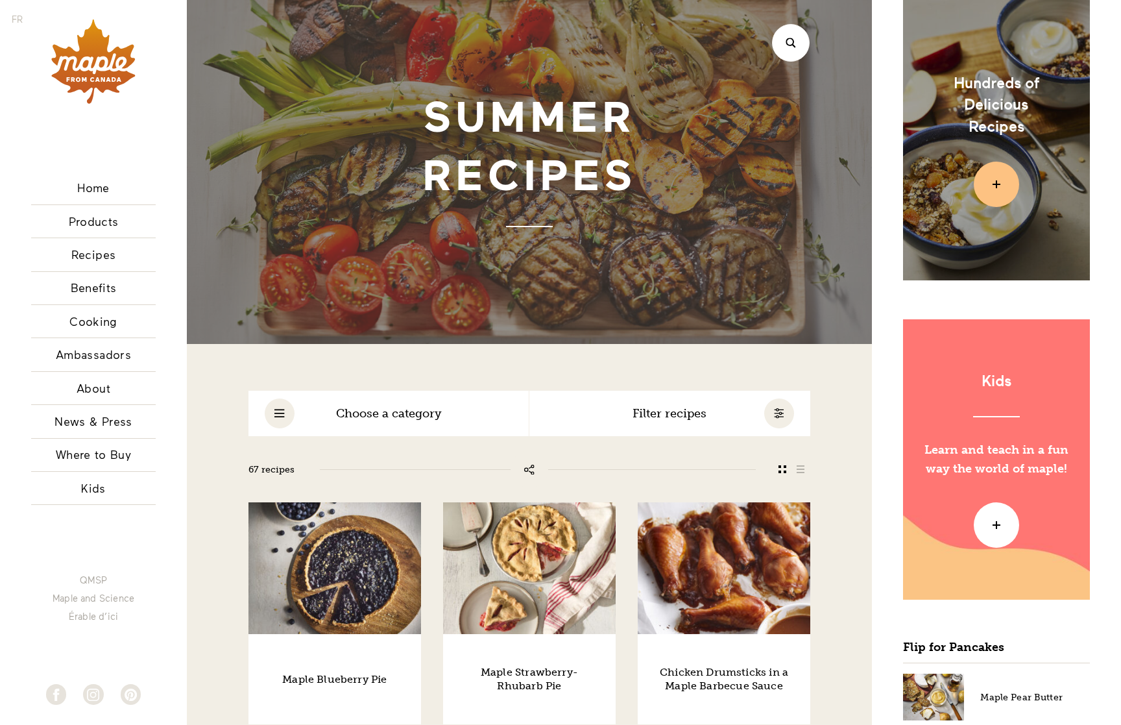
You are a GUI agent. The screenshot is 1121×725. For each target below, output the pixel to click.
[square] (782, 469)
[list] (800, 469)
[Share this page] (529, 469)
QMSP (93, 580)
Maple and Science (93, 598)
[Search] (790, 42)
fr (17, 19)
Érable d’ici (93, 616)
